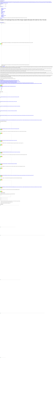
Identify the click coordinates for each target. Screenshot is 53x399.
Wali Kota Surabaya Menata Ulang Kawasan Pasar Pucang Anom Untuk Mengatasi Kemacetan (35, 2)
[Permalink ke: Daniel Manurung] (0, 21)
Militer (6, 86)
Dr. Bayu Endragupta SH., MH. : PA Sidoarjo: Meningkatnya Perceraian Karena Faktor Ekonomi (16, 2)
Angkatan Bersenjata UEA (3, 86)
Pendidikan (2, 9)
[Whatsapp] (0, 43)
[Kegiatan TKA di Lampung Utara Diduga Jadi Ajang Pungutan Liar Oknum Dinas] (5, 139)
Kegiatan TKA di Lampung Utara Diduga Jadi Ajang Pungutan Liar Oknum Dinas (8, 101)
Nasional (1, 18)
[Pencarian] (0, 5)
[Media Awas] (1, 3)
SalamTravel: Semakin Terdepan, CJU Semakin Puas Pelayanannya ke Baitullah (8, 110)
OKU (1, 13)
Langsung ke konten (2, 0)
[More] (1, 43)
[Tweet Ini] (1, 88)
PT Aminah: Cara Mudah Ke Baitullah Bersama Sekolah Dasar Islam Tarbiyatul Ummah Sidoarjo (10, 81)
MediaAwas (4, 66)
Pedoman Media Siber (3, 8)
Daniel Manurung (2, 22)
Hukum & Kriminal (3, 11)
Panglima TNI (8, 86)
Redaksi (2, 12)
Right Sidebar (2, 16)
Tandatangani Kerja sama (13, 86)
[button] (5, 4)
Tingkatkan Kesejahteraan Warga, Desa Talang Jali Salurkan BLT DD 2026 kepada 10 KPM (9, 80)
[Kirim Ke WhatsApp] (1, 90)
